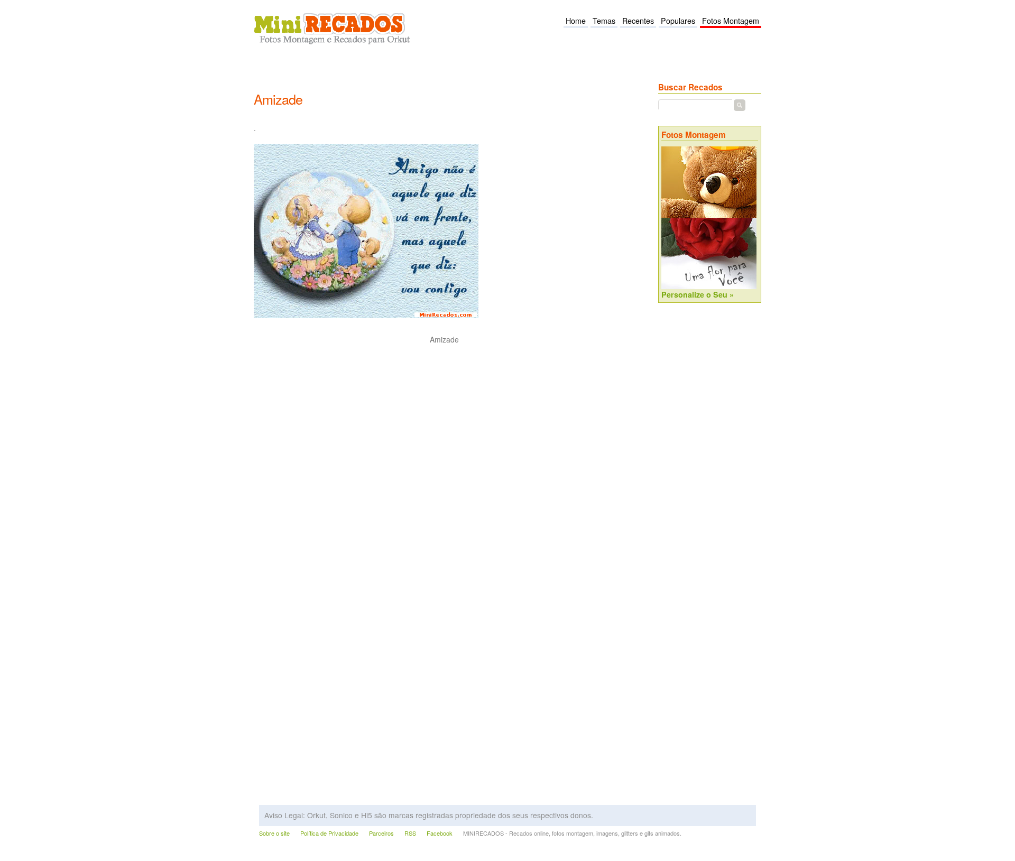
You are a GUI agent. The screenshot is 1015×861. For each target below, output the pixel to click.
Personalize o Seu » (697, 294)
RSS (410, 833)
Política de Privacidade (329, 833)
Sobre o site (274, 833)
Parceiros (381, 833)
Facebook (440, 833)
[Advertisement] (446, 75)
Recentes (638, 20)
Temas (604, 20)
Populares (678, 20)
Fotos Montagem (730, 20)
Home (576, 20)
